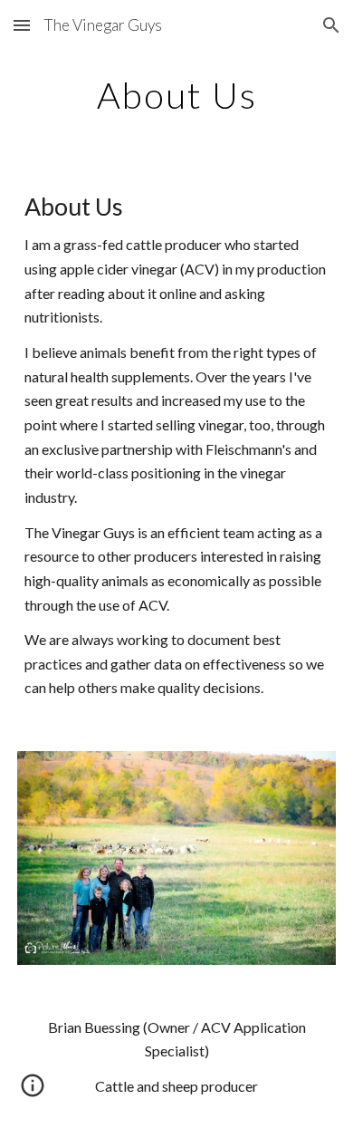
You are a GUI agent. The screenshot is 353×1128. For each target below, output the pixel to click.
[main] (176, 95)
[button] (21, 25)
